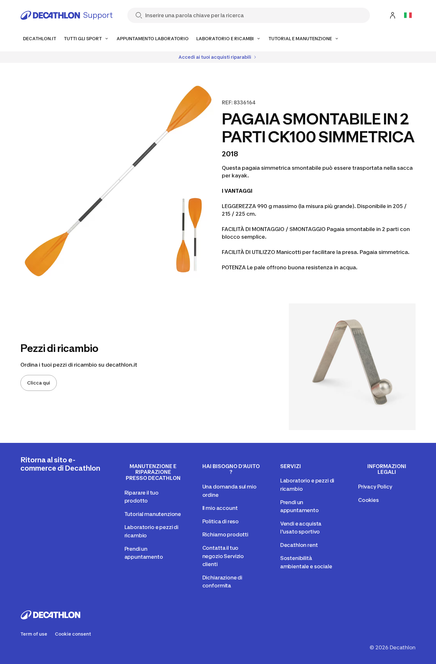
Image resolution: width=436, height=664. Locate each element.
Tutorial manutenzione (152, 514)
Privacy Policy (375, 486)
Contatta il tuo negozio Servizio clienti (223, 556)
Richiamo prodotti (225, 534)
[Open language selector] (408, 15)
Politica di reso (220, 521)
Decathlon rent (299, 545)
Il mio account (220, 508)
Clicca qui (38, 382)
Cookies (368, 500)
